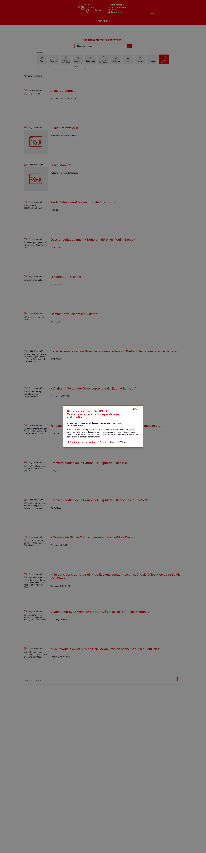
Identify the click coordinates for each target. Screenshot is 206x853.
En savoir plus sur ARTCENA (113, 442)
